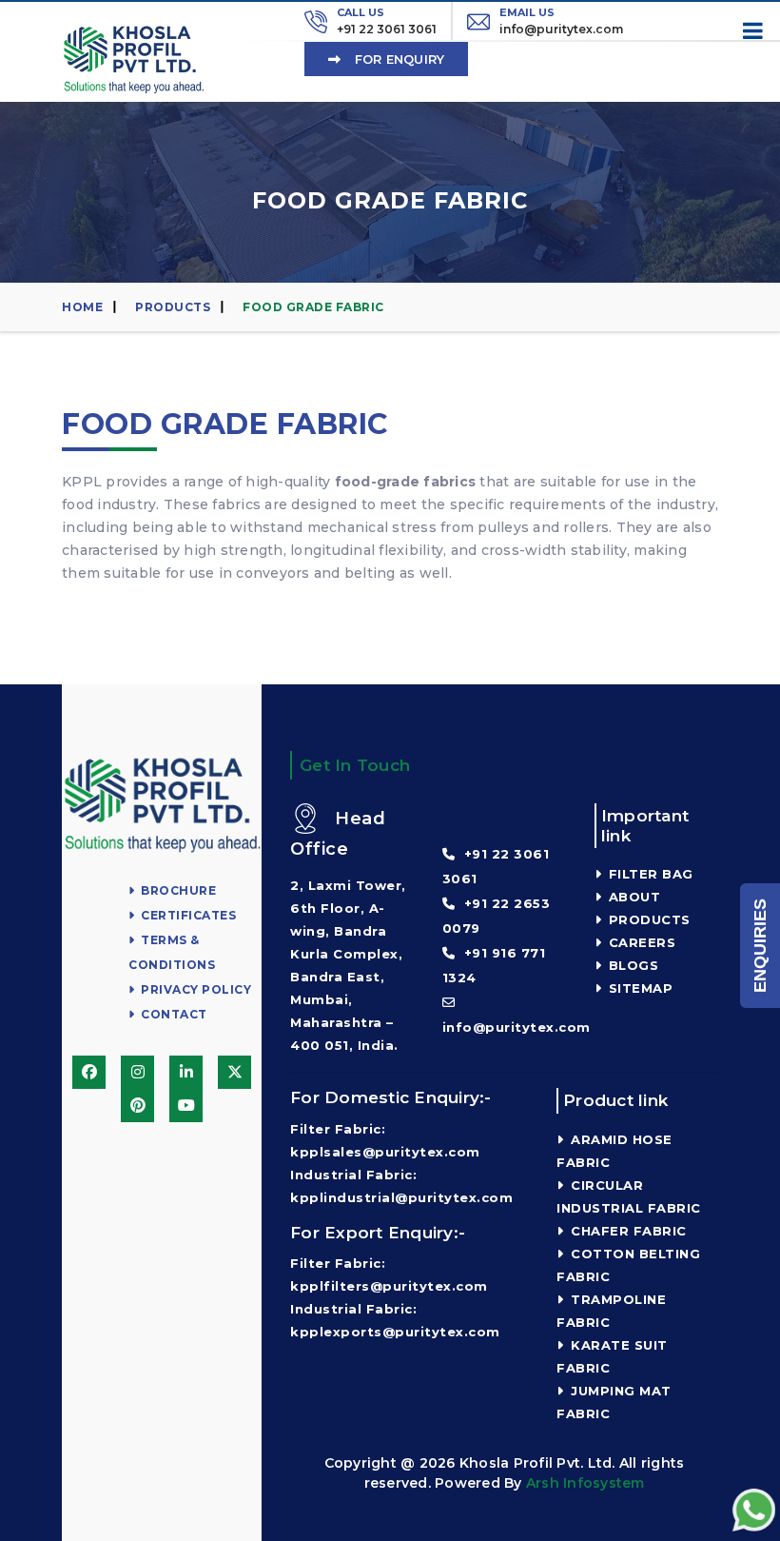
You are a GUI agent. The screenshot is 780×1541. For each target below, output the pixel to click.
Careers (639, 942)
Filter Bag (648, 873)
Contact (172, 1014)
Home (82, 307)
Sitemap (638, 988)
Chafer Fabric (627, 1230)
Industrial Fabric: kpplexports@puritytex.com (395, 1320)
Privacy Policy (194, 989)
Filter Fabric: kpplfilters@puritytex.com (389, 1274)
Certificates (187, 915)
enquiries (760, 946)
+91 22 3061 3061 (387, 21)
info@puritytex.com (561, 21)
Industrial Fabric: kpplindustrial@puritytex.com (401, 1186)
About (632, 896)
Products (172, 307)
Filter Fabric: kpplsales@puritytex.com (385, 1140)
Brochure (177, 890)
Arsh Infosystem (585, 1483)
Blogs (631, 965)
